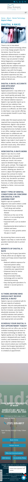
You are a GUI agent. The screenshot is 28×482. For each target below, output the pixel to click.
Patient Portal (14, 445)
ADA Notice (6, 458)
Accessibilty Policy (20, 458)
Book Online (14, 440)
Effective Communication (14, 453)
